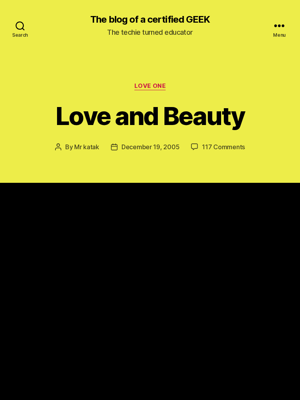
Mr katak (86, 147)
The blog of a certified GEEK (149, 19)
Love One (150, 85)
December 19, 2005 (150, 147)
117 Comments (223, 147)
